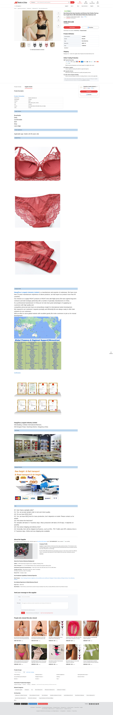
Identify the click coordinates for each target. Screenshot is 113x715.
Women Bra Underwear (32, 698)
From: (19, 596)
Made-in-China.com (51, 708)
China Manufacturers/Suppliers (47, 707)
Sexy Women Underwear (79, 695)
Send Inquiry (72, 27)
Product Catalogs (30, 672)
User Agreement (62, 710)
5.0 (85, 88)
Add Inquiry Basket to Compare (37, 49)
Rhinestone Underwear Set (49, 689)
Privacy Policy (74, 710)
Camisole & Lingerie (18, 689)
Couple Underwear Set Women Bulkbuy (46, 698)
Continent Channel (70, 707)
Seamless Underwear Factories (55, 695)
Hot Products (32, 707)
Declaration (69, 710)
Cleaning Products (38, 674)
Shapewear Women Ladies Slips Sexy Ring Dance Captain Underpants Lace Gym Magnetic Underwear (73, 638)
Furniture (66, 578)
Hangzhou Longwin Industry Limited (73, 16)
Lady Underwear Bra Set (68, 695)
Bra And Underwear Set (43, 8)
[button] (69, 2)
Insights (81, 707)
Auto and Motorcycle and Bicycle (42, 578)
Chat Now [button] (91, 27)
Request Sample (83, 30)
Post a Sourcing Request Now (47, 612)
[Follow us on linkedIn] (98, 703)
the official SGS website (42, 541)
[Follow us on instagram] (93, 703)
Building (15, 579)
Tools (69, 578)
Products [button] (33, 2)
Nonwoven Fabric (81, 676)
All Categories (18, 6)
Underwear (29, 8)
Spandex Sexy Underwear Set (20, 698)
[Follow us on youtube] (94, 703)
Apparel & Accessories (22, 8)
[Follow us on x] (91, 703)
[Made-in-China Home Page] (20, 2)
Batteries (15, 678)
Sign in (97, 3)
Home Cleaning (24, 578)
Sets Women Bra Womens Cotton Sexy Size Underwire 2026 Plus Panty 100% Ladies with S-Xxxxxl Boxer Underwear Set (39, 638)
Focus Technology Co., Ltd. (48, 710)
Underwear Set (35, 8)
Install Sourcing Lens (43, 703)
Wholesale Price (63, 707)
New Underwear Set (38, 689)
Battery (59, 578)
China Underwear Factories (34, 695)
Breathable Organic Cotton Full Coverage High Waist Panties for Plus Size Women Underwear (38, 662)
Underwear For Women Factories (21, 695)
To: (20, 599)
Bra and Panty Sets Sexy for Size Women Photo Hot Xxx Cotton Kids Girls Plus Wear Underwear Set (22, 638)
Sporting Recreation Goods (83, 674)
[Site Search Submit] (72, 2)
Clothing (62, 578)
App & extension (84, 6)
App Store (17, 703)
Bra (32, 689)
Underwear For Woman (61, 689)
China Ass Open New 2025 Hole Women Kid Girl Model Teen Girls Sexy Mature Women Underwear (21, 662)
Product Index (76, 707)
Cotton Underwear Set (90, 695)
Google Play (24, 703)
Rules (98, 6)
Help (78, 6)
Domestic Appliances (31, 578)
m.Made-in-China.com (59, 708)
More (15, 700)
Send (23, 612)
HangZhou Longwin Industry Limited (26, 292)
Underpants (27, 689)
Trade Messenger (32, 703)
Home (15, 8)
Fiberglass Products (53, 578)
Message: (19, 603)
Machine (72, 578)
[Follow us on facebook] (89, 703)
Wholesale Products (56, 707)
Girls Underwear (45, 695)
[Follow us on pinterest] (96, 703)
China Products (38, 707)
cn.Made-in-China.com (67, 708)
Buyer (72, 6)
